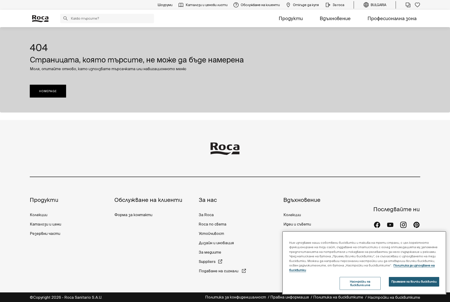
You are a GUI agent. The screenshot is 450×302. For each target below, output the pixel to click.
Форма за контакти (133, 215)
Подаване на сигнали (219, 271)
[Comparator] (408, 5)
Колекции (38, 215)
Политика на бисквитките (338, 297)
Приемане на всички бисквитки (414, 281)
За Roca (206, 215)
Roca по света (212, 224)
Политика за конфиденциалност (236, 297)
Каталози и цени (45, 224)
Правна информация (290, 297)
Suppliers (207, 261)
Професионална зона (392, 18)
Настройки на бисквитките (394, 297)
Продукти (291, 18)
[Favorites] (417, 5)
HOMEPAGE (48, 91)
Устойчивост (211, 233)
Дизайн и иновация (216, 243)
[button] (65, 19)
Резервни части (45, 233)
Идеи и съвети (297, 224)
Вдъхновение (335, 18)
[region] (364, 263)
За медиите (210, 252)
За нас (208, 200)
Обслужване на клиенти (148, 200)
